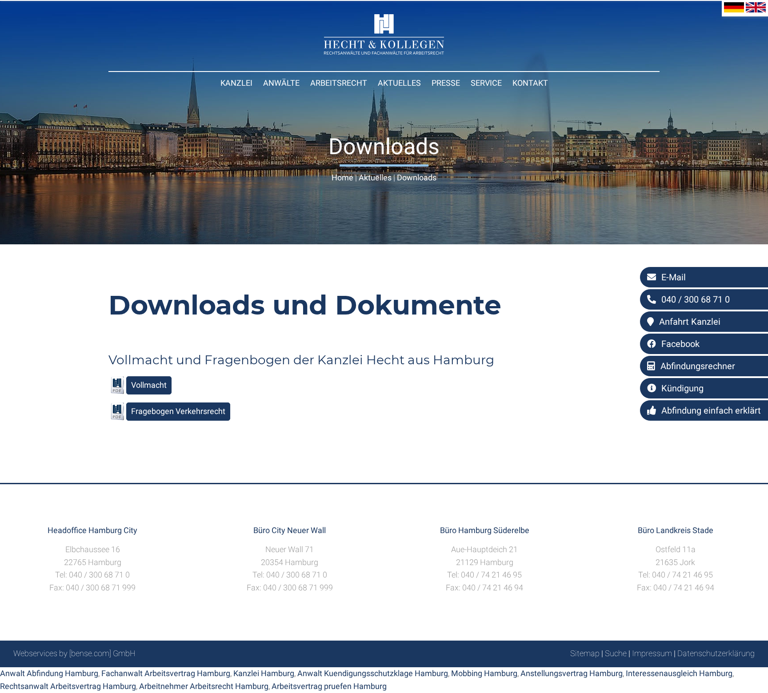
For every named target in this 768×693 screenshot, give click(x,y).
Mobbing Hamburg (484, 673)
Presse (446, 83)
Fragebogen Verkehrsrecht (178, 411)
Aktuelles (399, 83)
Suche (616, 653)
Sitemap (585, 653)
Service (486, 83)
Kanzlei (236, 83)
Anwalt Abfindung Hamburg (49, 673)
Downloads (416, 177)
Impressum (652, 653)
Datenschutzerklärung (716, 653)
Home (342, 177)
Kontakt (530, 83)
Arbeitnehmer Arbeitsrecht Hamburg (203, 686)
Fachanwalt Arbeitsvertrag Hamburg (165, 673)
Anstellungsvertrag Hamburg (571, 673)
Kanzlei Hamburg (263, 673)
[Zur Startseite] (384, 51)
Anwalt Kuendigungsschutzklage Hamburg (372, 673)
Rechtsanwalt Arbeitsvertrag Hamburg (68, 686)
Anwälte (281, 83)
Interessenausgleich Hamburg (679, 673)
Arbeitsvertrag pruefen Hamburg (329, 686)
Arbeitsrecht (338, 83)
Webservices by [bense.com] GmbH (74, 653)
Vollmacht (149, 385)
